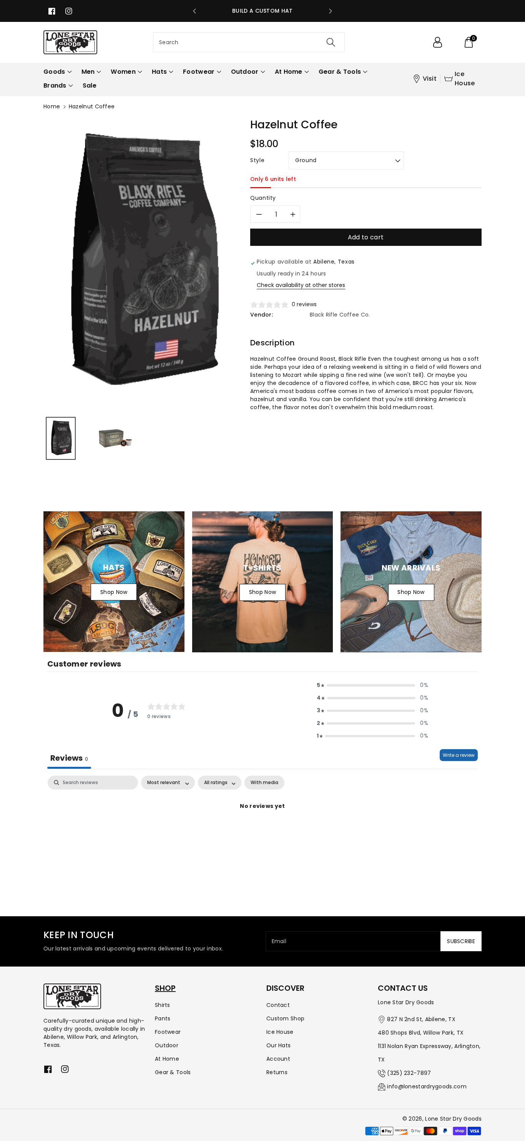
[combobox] (248, 42)
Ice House (465, 79)
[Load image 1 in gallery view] (61, 438)
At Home (167, 1059)
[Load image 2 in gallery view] (115, 438)
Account (278, 1059)
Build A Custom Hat (262, 11)
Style (257, 160)
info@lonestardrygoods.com (427, 1086)
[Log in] (437, 42)
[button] (468, 42)
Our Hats (278, 1045)
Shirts (162, 1005)
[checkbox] (264, 782)
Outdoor (166, 1045)
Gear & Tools (173, 1072)
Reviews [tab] (69, 758)
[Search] (330, 42)
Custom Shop (285, 1018)
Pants (163, 1018)
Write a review (459, 755)
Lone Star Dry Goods (453, 1119)
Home (51, 106)
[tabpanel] (262, 832)
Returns (276, 1072)
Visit (430, 78)
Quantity (263, 198)
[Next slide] (331, 11)
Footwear (168, 1032)
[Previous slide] (194, 11)
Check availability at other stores (301, 285)
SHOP (165, 988)
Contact (278, 1005)
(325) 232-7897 (409, 1073)
